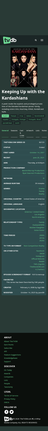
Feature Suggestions (12, 355)
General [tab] (5, 130)
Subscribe (8, 348)
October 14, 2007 (37, 152)
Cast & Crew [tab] (22, 133)
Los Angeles (39, 214)
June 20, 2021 (38, 157)
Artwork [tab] (29, 130)
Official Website (37, 259)
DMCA (6, 402)
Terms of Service (11, 395)
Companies (8, 377)
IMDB (42, 253)
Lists (6, 380)
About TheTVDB (10, 341)
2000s (41, 235)
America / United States (34, 212)
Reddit (41, 261)
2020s (41, 240)
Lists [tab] (37, 130)
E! (43, 178)
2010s (41, 238)
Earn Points (9, 344)
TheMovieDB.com (37, 266)
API (5, 351)
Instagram (40, 256)
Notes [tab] (44, 130)
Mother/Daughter (37, 227)
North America (38, 217)
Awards (7, 373)
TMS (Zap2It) (39, 264)
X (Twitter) (39, 269)
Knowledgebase (10, 358)
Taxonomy (8, 387)
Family (41, 191)
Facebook (40, 251)
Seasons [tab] (14, 130)
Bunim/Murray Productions (33, 170)
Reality (41, 194)
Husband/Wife (38, 225)
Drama (41, 188)
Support (7, 361)
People (7, 383)
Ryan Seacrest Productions (33, 173)
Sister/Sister (39, 230)
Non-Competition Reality (34, 246)
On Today (8, 370)
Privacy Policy (9, 399)
